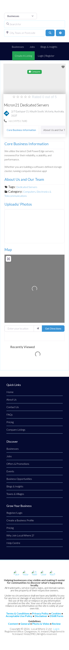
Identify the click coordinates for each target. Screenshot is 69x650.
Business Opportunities (19, 478)
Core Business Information (26, 144)
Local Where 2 (35, 8)
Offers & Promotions (17, 463)
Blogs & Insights (14, 486)
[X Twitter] (34, 573)
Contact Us (12, 406)
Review (56, 623)
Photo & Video (41, 623)
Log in (56, 628)
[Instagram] (25, 573)
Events (10, 471)
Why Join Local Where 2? (20, 535)
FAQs (9, 414)
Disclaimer (41, 615)
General (25, 623)
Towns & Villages (15, 493)
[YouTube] (52, 573)
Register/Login (14, 512)
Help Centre (13, 542)
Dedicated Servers (26, 186)
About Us (11, 399)
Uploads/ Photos (18, 204)
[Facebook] (16, 573)
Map (8, 249)
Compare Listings (15, 429)
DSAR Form (56, 615)
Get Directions (53, 328)
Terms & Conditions (18, 613)
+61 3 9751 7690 (17, 120)
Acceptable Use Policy (19, 615)
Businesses (12, 448)
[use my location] (38, 328)
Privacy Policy (40, 613)
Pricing (10, 422)
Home (9, 391)
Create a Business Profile (20, 520)
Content (13, 623)
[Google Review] (43, 573)
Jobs (9, 456)
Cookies (56, 613)
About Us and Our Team (24, 179)
